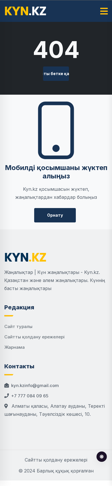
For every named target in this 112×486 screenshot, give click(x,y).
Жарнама (14, 347)
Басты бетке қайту (56, 73)
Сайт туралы (18, 326)
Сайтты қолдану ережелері (34, 337)
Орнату (55, 215)
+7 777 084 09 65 (29, 396)
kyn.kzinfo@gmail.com (35, 385)
